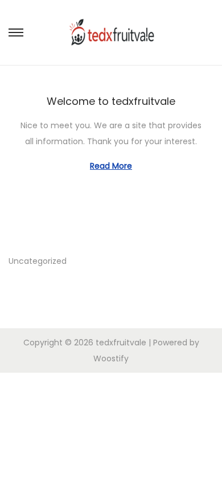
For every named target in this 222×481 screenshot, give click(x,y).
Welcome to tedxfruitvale (111, 101)
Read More (111, 166)
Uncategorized (38, 261)
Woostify (111, 358)
